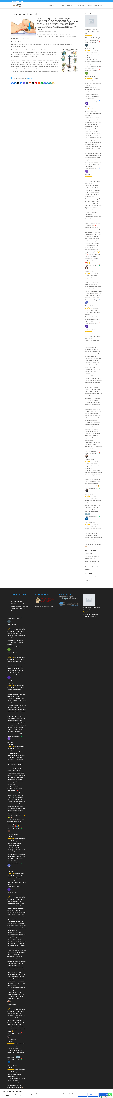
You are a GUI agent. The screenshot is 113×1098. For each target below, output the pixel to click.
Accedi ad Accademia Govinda (44, 607)
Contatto (96, 5)
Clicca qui (29, 78)
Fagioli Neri (88, 553)
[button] (12, 83)
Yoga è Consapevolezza (92, 561)
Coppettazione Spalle (91, 564)
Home (50, 5)
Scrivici (13, 610)
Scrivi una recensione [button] (91, 40)
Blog (57, 5)
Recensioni (89, 5)
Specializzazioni (66, 5)
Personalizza (82, 1095)
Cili (74, 5)
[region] (56, 1093)
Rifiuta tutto (93, 1095)
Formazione (80, 5)
